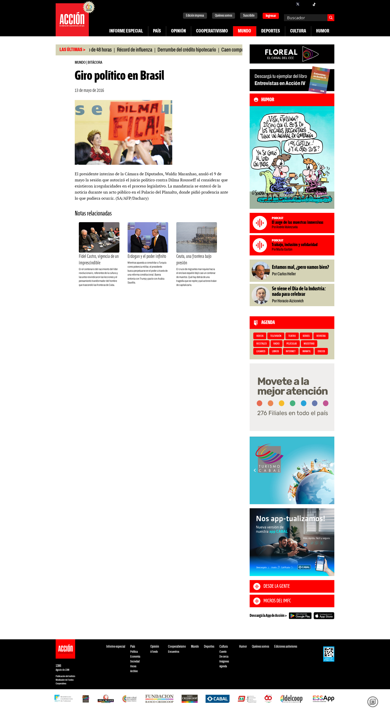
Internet (291, 351)
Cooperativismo (212, 31)
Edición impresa (195, 15)
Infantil (306, 351)
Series (306, 336)
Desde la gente (276, 586)
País (157, 31)
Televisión (275, 336)
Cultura (298, 31)
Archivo (134, 671)
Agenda (223, 666)
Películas (291, 343)
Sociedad (135, 661)
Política (134, 651)
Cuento (222, 651)
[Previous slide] (255, 470)
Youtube (322, 4)
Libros (275, 351)
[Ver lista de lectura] (373, 702)
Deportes (270, 31)
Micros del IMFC (277, 601)
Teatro (292, 336)
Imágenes (224, 661)
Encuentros (173, 651)
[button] (290, 500)
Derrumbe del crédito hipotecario (168, 50)
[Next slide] (329, 470)
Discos (321, 351)
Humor (322, 31)
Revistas (321, 336)
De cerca (223, 656)
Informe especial (126, 31)
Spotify (330, 4)
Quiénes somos (223, 15)
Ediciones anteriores (285, 646)
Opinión (178, 31)
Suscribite (249, 15)
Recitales (261, 343)
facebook (290, 4)
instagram (306, 4)
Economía (135, 656)
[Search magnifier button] (330, 17)
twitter (297, 4)
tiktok (314, 4)
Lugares (260, 351)
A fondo (154, 651)
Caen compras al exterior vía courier (235, 50)
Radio (276, 343)
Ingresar (271, 16)
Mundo (244, 31)
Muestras (309, 343)
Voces (133, 666)
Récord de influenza (116, 50)
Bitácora (95, 63)
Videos (259, 336)
